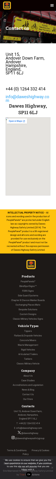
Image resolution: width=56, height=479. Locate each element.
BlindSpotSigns (28, 286)
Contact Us (28, 394)
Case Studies (28, 380)
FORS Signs (28, 291)
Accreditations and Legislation (28, 385)
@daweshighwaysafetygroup (29, 438)
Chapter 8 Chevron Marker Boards (28, 300)
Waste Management (28, 345)
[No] (52, 467)
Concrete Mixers (28, 340)
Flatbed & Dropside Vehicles (28, 335)
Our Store (28, 399)
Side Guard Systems (28, 295)
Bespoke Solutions (28, 309)
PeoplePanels (28, 281)
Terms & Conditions (17, 450)
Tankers (28, 359)
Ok (28, 474)
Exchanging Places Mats (28, 305)
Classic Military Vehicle (28, 363)
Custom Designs (28, 314)
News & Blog (28, 389)
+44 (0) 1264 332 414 (25, 88)
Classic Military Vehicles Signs (28, 319)
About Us (28, 376)
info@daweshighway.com (27, 98)
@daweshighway (29, 433)
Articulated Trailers (28, 354)
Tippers (28, 331)
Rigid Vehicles (28, 349)
